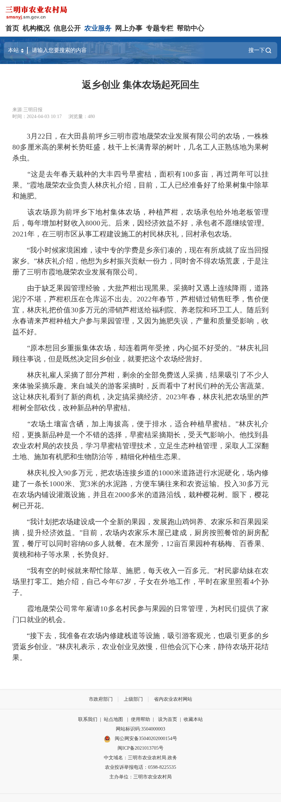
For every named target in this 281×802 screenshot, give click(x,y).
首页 (12, 28)
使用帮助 (140, 719)
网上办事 (129, 28)
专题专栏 (159, 28)
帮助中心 (190, 28)
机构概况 (36, 28)
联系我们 (87, 719)
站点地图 (113, 719)
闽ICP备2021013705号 (140, 748)
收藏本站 (193, 719)
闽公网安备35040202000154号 (145, 738)
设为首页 (167, 719)
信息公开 (67, 28)
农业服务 (98, 28)
